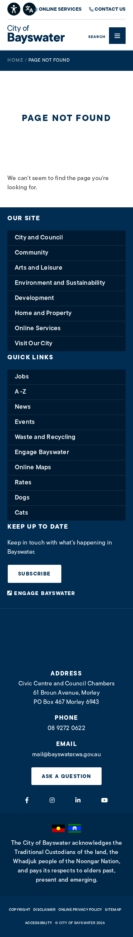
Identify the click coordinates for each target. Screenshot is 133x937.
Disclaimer (44, 910)
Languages (30, 8)
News (23, 407)
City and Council (39, 238)
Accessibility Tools (14, 8)
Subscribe (34, 574)
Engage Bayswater (42, 452)
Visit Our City (33, 343)
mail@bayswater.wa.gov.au (66, 755)
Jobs (22, 377)
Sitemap (113, 910)
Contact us (110, 9)
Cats (21, 513)
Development (34, 298)
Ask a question (66, 776)
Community (31, 253)
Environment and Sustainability (60, 283)
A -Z (20, 392)
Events (25, 422)
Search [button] (96, 37)
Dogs (22, 498)
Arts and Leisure (38, 268)
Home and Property (43, 313)
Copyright (19, 910)
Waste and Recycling (45, 437)
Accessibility (38, 923)
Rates (23, 483)
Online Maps (33, 467)
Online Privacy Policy (80, 910)
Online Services (60, 9)
